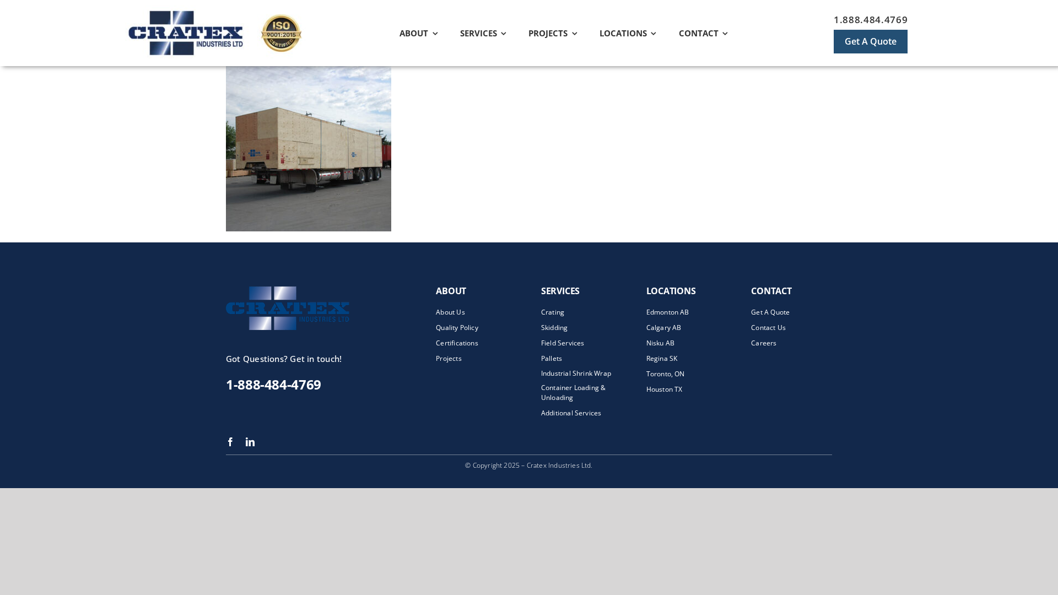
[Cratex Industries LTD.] (308, 290)
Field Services (563, 343)
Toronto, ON (665, 373)
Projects (448, 358)
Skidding (554, 327)
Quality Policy (457, 327)
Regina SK (662, 358)
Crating (552, 312)
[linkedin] (250, 441)
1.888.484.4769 (871, 19)
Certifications (457, 343)
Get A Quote (770, 312)
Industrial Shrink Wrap (576, 373)
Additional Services (571, 413)
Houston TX (664, 389)
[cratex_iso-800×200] (235, 9)
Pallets (551, 358)
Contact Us (768, 327)
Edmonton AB (667, 312)
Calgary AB (664, 327)
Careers (763, 343)
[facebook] (230, 441)
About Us (450, 312)
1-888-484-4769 (273, 384)
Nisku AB (660, 343)
